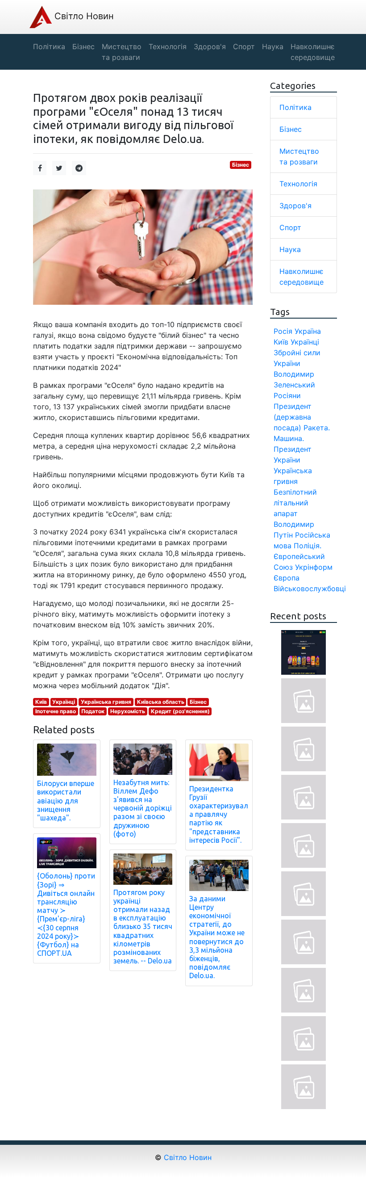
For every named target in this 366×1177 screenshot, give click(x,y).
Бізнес (240, 164)
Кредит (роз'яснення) (180, 711)
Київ (41, 701)
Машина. (289, 438)
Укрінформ (314, 567)
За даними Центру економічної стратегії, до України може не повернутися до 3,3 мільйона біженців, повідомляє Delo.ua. (217, 937)
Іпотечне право (55, 711)
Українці (63, 701)
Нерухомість (127, 711)
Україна (308, 331)
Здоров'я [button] (210, 46)
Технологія (298, 183)
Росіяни (287, 395)
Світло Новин (83, 16)
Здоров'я (295, 205)
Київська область (160, 701)
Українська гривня (106, 701)
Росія (283, 331)
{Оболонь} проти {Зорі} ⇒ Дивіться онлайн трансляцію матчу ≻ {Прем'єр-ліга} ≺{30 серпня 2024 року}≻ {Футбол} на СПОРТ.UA (66, 914)
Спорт (290, 227)
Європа (286, 577)
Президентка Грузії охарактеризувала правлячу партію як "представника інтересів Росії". (218, 814)
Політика (295, 107)
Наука (290, 249)
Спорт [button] (244, 46)
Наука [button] (272, 46)
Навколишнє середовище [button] (313, 52)
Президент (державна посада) (293, 417)
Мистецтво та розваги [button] (121, 52)
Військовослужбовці (310, 588)
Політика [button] (49, 46)
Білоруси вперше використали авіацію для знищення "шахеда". (65, 800)
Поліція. (307, 545)
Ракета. (317, 427)
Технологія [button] (168, 46)
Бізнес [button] (83, 46)
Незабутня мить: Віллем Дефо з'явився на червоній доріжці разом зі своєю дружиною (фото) (142, 808)
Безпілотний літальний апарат (295, 503)
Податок (92, 711)
